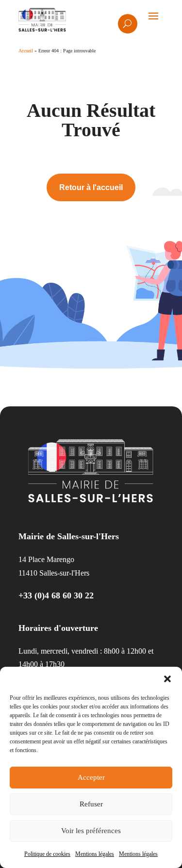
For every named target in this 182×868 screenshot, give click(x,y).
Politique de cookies (47, 854)
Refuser (91, 804)
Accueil (25, 50)
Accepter (91, 777)
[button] (167, 679)
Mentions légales (94, 854)
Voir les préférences (91, 831)
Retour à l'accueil (91, 187)
